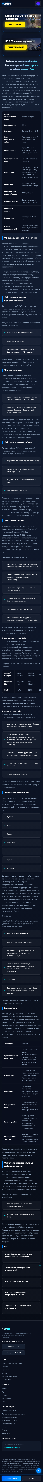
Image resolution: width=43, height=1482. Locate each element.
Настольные (6, 1398)
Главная (5, 1366)
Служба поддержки (9, 1423)
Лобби (4, 1389)
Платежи (5, 1430)
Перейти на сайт (16, 47)
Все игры (5, 1370)
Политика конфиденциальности (13, 1414)
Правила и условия (9, 1411)
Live (3, 1401)
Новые (4, 1395)
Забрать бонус (15, 25)
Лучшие (5, 1392)
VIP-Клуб (5, 1373)
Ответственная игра (9, 1417)
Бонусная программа (9, 1420)
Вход (31, 1478)
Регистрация (11, 1478)
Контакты (5, 1427)
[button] (38, 1470)
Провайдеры (6, 1379)
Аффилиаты (6, 1433)
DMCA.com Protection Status (12, 1363)
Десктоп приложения (9, 1376)
